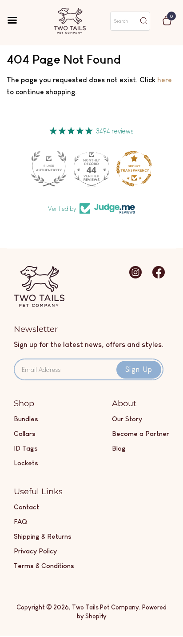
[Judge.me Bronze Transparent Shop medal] (134, 168)
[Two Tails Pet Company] (39, 304)
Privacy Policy (35, 551)
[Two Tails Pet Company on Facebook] (158, 276)
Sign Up (139, 369)
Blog (119, 448)
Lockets (26, 463)
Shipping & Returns (43, 536)
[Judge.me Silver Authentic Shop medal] (49, 168)
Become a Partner (140, 433)
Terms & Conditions (44, 565)
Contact (26, 507)
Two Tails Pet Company (105, 607)
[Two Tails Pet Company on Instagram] (135, 276)
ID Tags (26, 448)
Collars (25, 433)
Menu (18, 21)
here (164, 80)
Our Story (127, 419)
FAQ (20, 521)
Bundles (26, 419)
